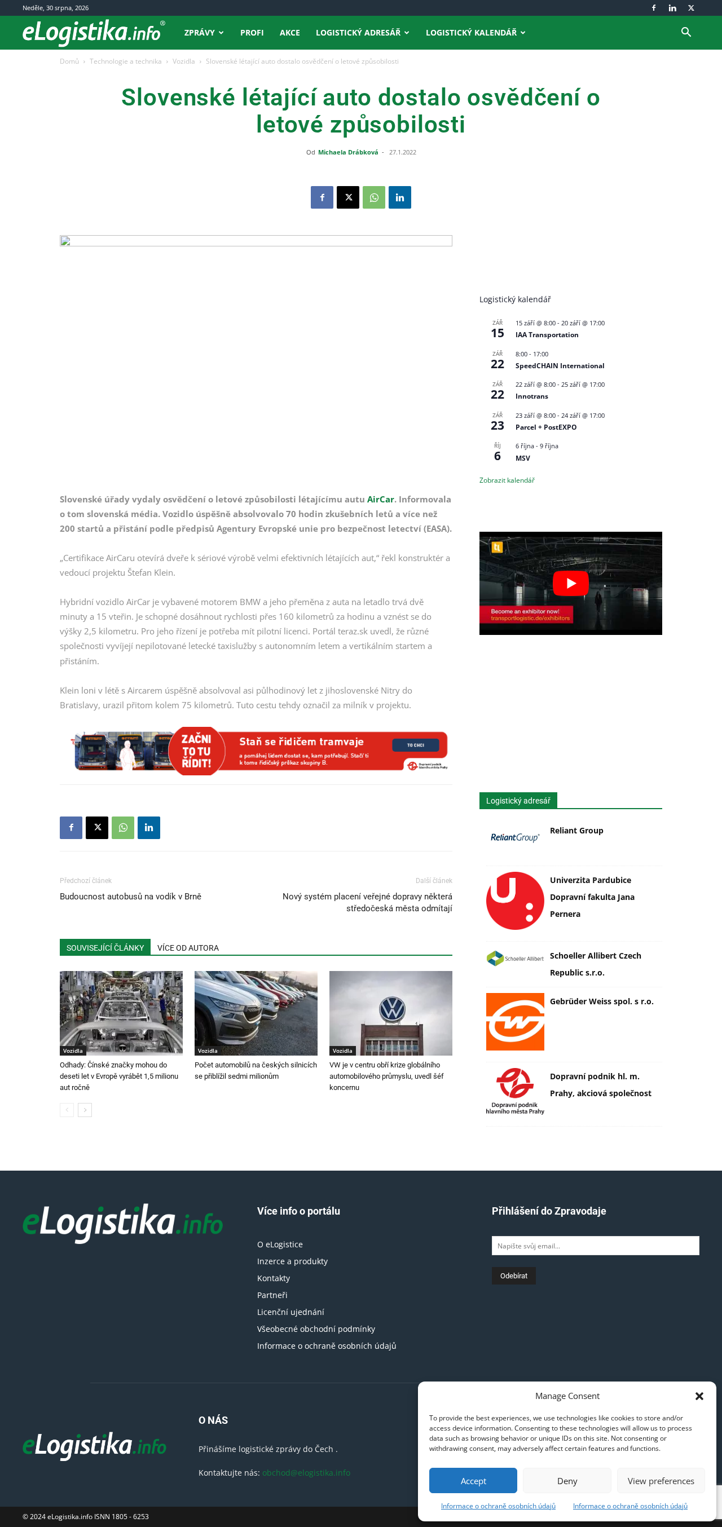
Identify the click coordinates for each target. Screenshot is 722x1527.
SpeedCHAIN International (560, 365)
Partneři (272, 1295)
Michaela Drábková (348, 152)
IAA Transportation (547, 334)
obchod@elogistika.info (306, 1472)
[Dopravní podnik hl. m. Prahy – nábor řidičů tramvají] (256, 751)
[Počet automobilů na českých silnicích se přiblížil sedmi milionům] (256, 1013)
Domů (69, 61)
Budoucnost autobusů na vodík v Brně (130, 897)
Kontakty (273, 1278)
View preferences (661, 1480)
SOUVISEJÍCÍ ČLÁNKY (105, 947)
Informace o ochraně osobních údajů (498, 1506)
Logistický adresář (358, 32)
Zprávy (199, 32)
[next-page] (85, 1110)
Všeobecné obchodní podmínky (316, 1328)
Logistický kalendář (471, 32)
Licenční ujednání (290, 1312)
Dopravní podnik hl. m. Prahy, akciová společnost (600, 1084)
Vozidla (184, 61)
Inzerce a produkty (292, 1261)
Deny (567, 1480)
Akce (290, 32)
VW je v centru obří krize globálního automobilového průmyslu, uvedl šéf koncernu (386, 1076)
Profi (252, 32)
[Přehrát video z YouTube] (570, 583)
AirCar (380, 499)
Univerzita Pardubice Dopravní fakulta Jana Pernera (592, 897)
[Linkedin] (672, 8)
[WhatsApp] (374, 197)
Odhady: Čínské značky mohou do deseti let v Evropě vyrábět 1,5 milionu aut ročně (119, 1076)
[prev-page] (67, 1110)
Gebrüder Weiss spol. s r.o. (602, 1001)
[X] (691, 8)
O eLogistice (280, 1244)
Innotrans (532, 396)
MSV (523, 458)
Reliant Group (577, 830)
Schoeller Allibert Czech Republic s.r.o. (595, 964)
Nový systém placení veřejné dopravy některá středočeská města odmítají (367, 902)
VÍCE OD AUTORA (188, 947)
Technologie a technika (126, 61)
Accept (473, 1480)
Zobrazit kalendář (507, 480)
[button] (699, 1396)
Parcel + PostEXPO (546, 427)
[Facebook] (653, 8)
